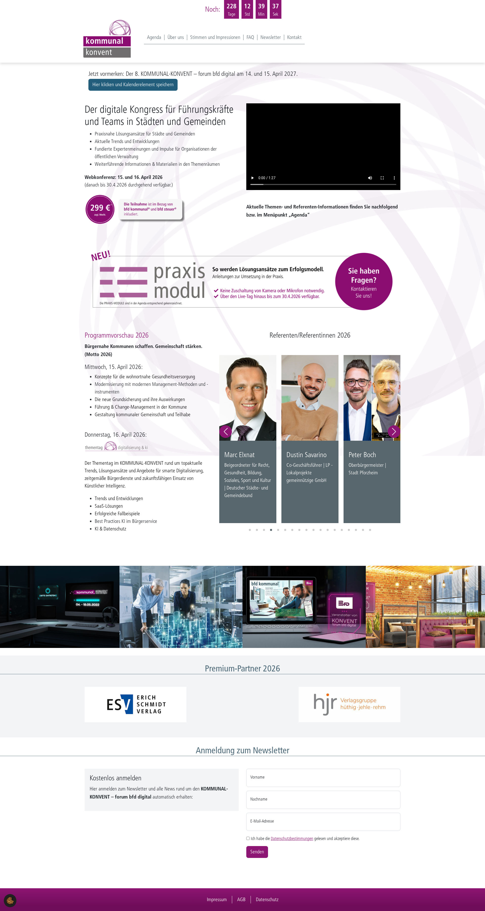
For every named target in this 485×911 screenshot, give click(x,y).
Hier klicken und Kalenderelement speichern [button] (133, 84)
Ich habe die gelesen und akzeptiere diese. (305, 838)
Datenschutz (267, 899)
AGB (241, 899)
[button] (225, 431)
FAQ (250, 37)
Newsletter (270, 37)
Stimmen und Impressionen (215, 37)
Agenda (154, 37)
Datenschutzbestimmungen (292, 838)
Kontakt (294, 37)
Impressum (217, 899)
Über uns (175, 37)
